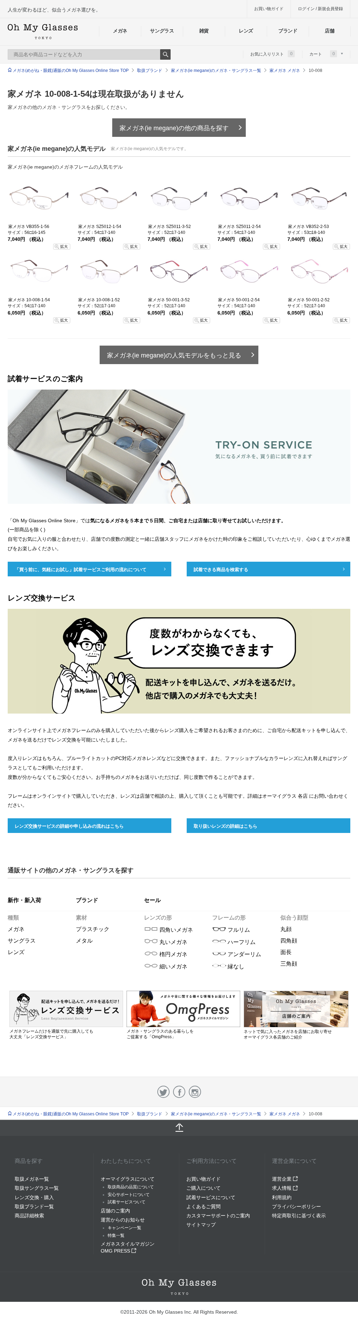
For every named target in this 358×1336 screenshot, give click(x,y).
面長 (286, 952)
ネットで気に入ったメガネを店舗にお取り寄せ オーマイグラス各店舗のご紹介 (288, 1034)
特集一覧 (116, 1235)
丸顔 (286, 929)
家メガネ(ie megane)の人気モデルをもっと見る (174, 355)
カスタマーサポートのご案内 (218, 1215)
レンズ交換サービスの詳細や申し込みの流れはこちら (69, 826)
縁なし (235, 966)
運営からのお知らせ (123, 1220)
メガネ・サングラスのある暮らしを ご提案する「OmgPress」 (160, 1034)
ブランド (288, 31)
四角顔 (288, 941)
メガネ (120, 31)
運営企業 (282, 1179)
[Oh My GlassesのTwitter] (163, 1092)
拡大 (64, 246)
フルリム (238, 930)
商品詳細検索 (29, 1215)
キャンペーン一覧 (124, 1227)
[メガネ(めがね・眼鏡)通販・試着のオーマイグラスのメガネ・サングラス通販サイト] (43, 31)
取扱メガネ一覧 (32, 1179)
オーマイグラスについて (128, 1179)
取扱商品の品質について (131, 1186)
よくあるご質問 (203, 1206)
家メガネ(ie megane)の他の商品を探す (174, 128)
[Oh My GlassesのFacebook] (179, 1092)
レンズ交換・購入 (34, 1197)
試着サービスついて (126, 1202)
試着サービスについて (210, 1197)
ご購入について (203, 1188)
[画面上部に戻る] (179, 1128)
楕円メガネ (172, 954)
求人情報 (282, 1188)
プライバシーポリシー (296, 1206)
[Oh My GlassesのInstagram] (195, 1092)
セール (152, 900)
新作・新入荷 (24, 900)
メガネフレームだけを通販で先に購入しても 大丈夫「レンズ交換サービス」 (51, 1034)
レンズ (246, 31)
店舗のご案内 (115, 1210)
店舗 (329, 31)
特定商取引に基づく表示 (299, 1215)
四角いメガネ (175, 930)
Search (165, 54)
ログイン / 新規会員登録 (320, 8)
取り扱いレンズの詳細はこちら (225, 826)
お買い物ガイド (269, 8)
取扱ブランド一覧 (34, 1206)
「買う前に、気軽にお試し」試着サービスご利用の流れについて (80, 569)
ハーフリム (241, 942)
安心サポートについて (129, 1194)
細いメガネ (172, 966)
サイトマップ (201, 1224)
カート (322, 53)
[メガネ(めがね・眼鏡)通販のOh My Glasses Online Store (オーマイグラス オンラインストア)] (179, 1287)
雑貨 (204, 31)
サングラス (162, 31)
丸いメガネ (172, 942)
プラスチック (92, 929)
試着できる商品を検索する (221, 569)
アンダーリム (243, 954)
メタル (84, 941)
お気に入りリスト (271, 53)
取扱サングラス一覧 (37, 1188)
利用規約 (282, 1197)
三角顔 (288, 964)
